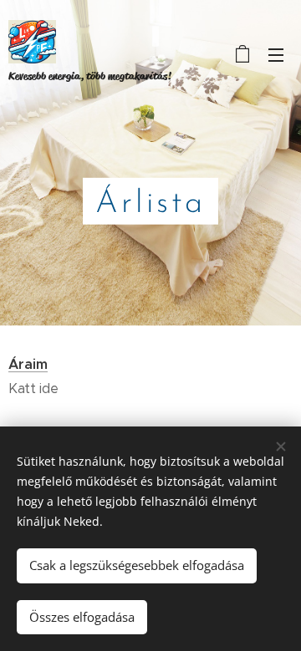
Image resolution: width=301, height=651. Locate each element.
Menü (276, 54)
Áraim (28, 364)
